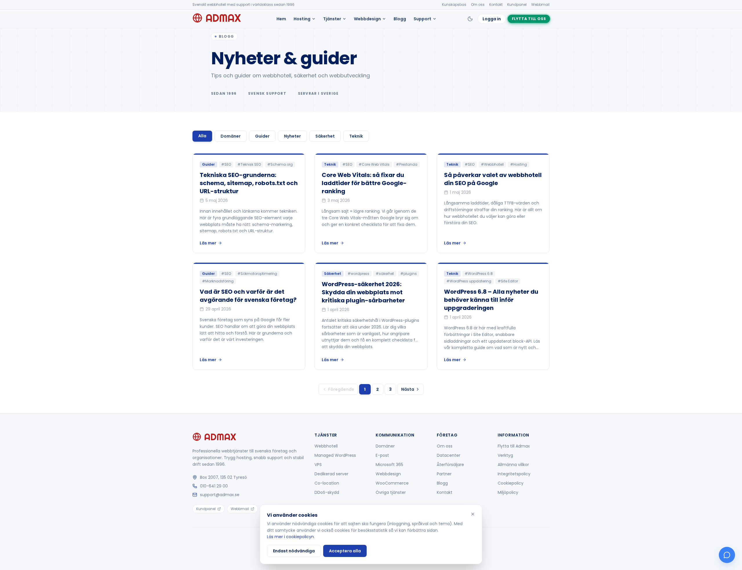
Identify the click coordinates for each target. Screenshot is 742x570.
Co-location (326, 483)
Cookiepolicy (510, 483)
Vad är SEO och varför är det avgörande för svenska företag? (248, 296)
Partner (444, 474)
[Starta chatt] (727, 555)
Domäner (231, 136)
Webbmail (540, 4)
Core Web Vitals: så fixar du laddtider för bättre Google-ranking (364, 183)
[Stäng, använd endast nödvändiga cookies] (472, 514)
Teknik (356, 136)
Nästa (407, 389)
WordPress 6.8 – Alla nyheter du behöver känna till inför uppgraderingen (491, 300)
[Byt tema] (470, 19)
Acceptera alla (345, 551)
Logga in (492, 19)
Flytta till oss (528, 18)
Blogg (400, 19)
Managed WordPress (335, 455)
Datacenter (448, 455)
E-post (382, 455)
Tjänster (332, 19)
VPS (318, 464)
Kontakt (496, 4)
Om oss (478, 4)
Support (422, 19)
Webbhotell (326, 446)
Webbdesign (367, 19)
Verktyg (505, 455)
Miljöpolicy (508, 492)
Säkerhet (325, 136)
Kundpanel (517, 4)
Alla (202, 136)
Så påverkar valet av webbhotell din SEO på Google (493, 179)
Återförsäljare (450, 464)
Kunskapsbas (454, 4)
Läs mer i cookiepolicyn (290, 537)
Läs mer (208, 243)
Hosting (302, 19)
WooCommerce (392, 483)
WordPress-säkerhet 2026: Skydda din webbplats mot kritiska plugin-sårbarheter (363, 292)
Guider (262, 136)
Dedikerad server (331, 474)
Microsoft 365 (389, 464)
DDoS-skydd (326, 492)
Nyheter (292, 136)
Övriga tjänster (391, 492)
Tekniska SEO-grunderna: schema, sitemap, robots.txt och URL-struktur (249, 183)
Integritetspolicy (514, 474)
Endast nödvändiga (294, 551)
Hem (281, 19)
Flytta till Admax (514, 446)
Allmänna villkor (513, 464)
